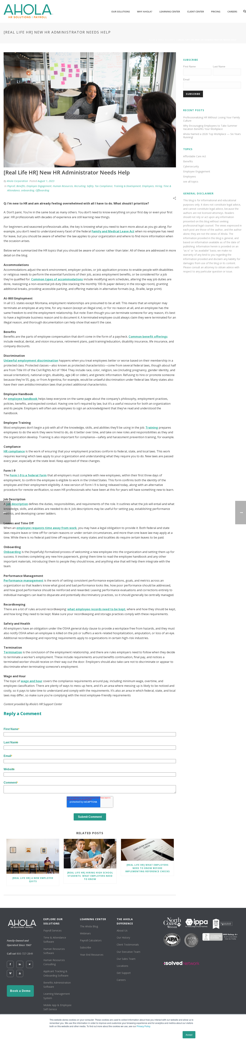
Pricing (215, 11)
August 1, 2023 (46, 181)
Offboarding (42, 190)
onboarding (27, 190)
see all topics (190, 181)
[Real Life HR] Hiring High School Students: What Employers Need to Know (90, 876)
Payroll (11, 186)
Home (152, 40)
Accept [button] (189, 1034)
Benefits (20, 186)
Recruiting (80, 186)
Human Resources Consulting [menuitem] (54, 962)
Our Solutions (120, 11)
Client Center (195, 11)
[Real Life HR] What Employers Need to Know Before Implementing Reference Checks (147, 868)
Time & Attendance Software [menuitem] (54, 939)
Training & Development (127, 186)
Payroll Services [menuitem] (52, 930)
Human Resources (63, 186)
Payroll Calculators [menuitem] (91, 940)
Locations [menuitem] (122, 966)
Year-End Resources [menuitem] (91, 954)
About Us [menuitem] (122, 930)
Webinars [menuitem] (85, 933)
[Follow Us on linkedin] (19, 964)
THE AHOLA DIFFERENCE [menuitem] (125, 921)
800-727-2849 (25, 953)
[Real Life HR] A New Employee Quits (32, 880)
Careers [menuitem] (121, 980)
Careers (232, 11)
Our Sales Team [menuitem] (126, 958)
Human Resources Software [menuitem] (54, 951)
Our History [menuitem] (123, 937)
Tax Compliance (104, 186)
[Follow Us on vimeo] (10, 973)
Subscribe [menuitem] (85, 947)
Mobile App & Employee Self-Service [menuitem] (57, 1007)
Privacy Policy (143, 1026)
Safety (90, 186)
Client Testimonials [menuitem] (128, 944)
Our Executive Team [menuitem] (128, 951)
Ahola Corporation (17, 181)
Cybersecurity (191, 166)
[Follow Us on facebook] (10, 964)
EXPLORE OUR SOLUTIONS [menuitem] (53, 921)
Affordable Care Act (194, 156)
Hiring (158, 186)
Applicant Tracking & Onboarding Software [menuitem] (55, 973)
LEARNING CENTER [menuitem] (93, 919)
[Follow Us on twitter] (29, 964)
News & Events (167, 40)
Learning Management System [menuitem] (56, 996)
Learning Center (169, 11)
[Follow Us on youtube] (19, 973)
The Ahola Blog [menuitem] (89, 926)
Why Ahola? (144, 11)
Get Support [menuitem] (124, 973)
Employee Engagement (39, 186)
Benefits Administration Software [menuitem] (57, 984)
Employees (148, 186)
